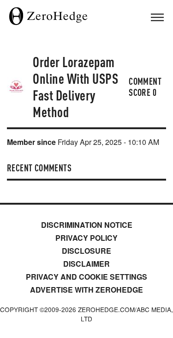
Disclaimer (86, 263)
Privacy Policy (86, 237)
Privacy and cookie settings (86, 276)
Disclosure (86, 250)
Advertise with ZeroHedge (86, 289)
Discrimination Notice (86, 224)
